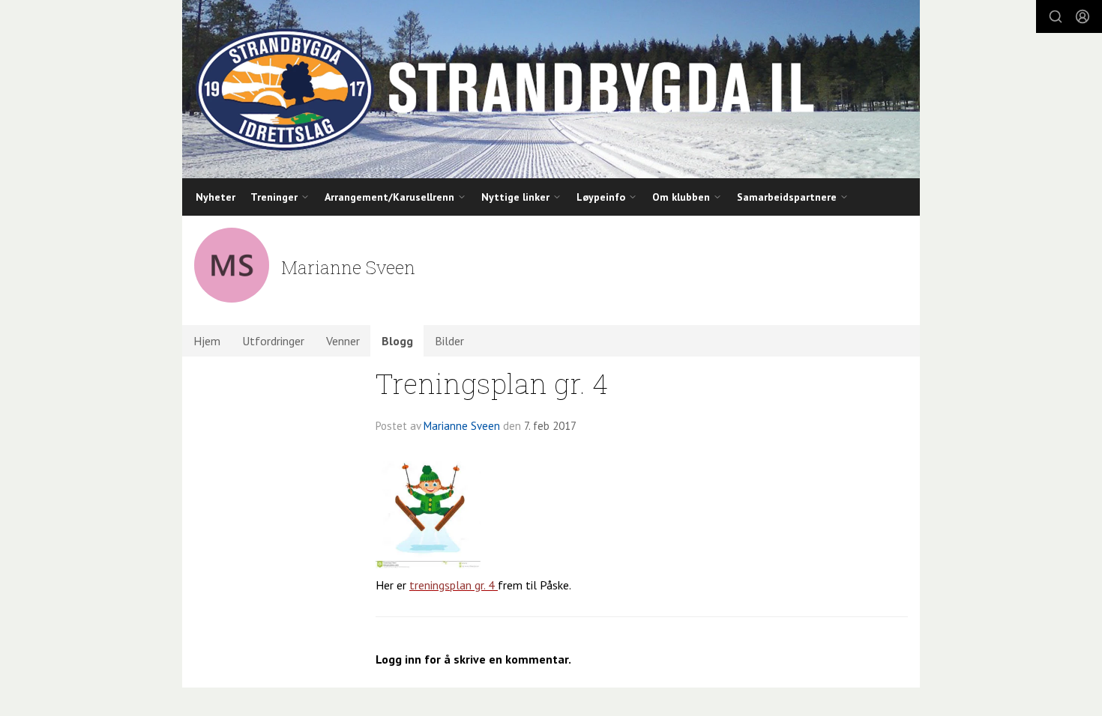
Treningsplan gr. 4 (492, 383)
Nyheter (215, 197)
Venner (343, 340)
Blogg (397, 340)
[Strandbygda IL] (551, 89)
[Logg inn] (1082, 16)
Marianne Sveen (462, 426)
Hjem (206, 340)
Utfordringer (273, 340)
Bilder (449, 340)
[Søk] (1055, 16)
